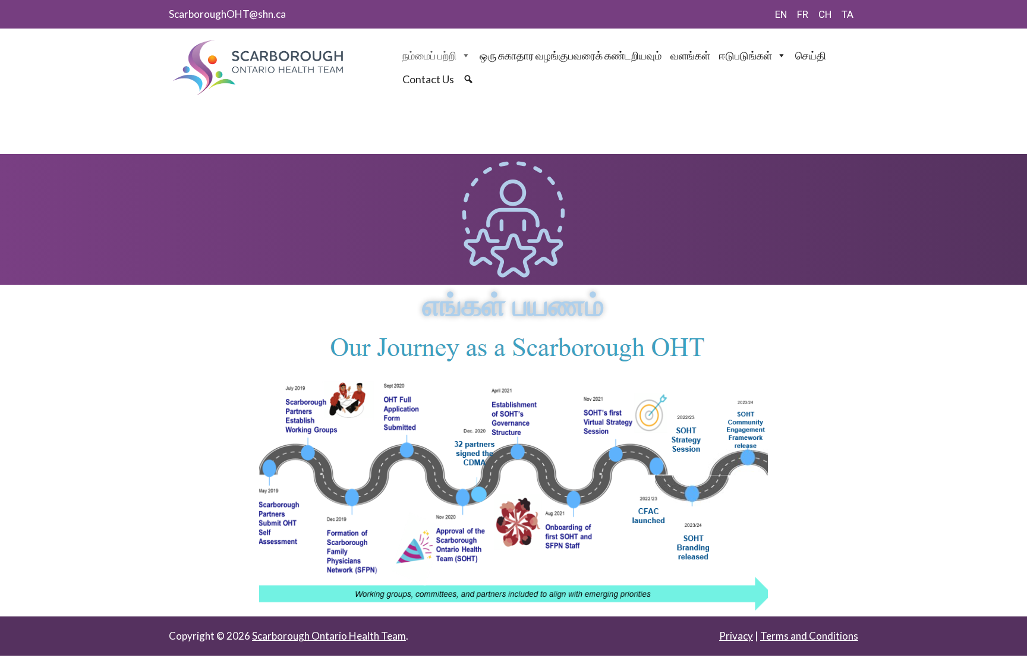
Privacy (736, 636)
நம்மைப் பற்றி (429, 55)
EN (781, 14)
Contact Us (428, 79)
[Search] (470, 79)
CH (824, 14)
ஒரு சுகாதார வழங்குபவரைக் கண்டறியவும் (570, 55)
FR (802, 14)
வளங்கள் (690, 55)
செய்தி (810, 55)
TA (847, 14)
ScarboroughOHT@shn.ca (227, 14)
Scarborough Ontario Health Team (329, 636)
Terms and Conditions (809, 636)
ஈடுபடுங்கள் (745, 55)
